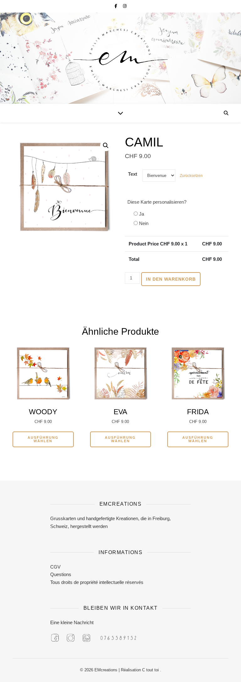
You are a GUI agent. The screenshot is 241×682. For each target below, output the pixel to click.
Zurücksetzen (191, 175)
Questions (60, 574)
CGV (55, 566)
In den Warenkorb (171, 279)
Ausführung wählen (43, 439)
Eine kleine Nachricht (72, 622)
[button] (105, 145)
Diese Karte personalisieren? (156, 202)
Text (132, 174)
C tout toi (151, 670)
